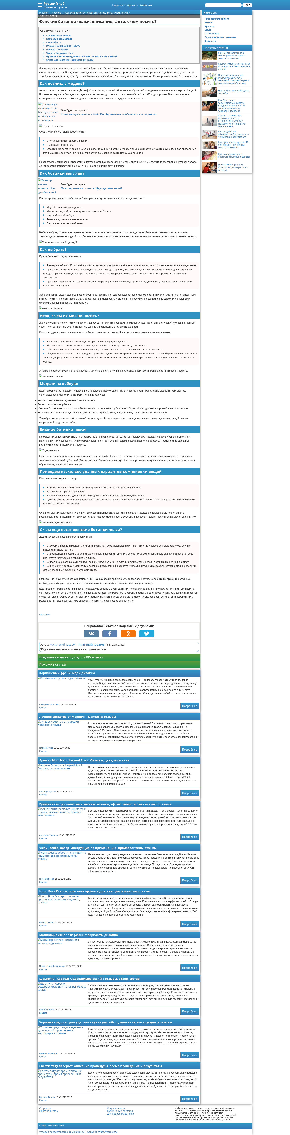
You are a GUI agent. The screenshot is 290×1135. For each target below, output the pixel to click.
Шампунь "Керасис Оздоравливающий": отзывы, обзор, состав (89, 979)
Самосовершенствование (220, 37)
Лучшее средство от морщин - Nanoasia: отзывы (77, 717)
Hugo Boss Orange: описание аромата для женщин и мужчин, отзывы (95, 891)
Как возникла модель (58, 35)
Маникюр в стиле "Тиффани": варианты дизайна (78, 935)
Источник (44, 614)
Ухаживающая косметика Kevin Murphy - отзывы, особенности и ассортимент (109, 114)
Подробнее (189, 706)
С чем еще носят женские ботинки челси (69, 59)
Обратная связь (48, 1111)
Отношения (212, 33)
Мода (208, 29)
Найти (247, 5)
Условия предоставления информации (61, 1131)
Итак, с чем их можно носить (63, 45)
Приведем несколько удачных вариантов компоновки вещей (81, 56)
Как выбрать (53, 42)
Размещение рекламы (120, 1111)
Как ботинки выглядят (59, 38)
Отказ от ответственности (102, 1131)
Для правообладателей (120, 1113)
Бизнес (209, 22)
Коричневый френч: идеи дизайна (67, 673)
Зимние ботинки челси (59, 53)
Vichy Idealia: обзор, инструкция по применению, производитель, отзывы (98, 848)
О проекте (131, 5)
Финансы (210, 41)
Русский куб (54, 3)
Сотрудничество (116, 1108)
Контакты (146, 5)
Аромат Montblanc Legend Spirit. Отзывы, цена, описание (84, 760)
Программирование (217, 18)
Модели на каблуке (57, 49)
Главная (117, 5)
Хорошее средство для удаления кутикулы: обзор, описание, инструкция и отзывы (105, 1022)
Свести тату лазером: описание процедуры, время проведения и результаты (100, 1066)
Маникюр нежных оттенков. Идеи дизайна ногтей (91, 188)
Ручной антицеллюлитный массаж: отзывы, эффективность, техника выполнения (105, 804)
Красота (43, 707)
